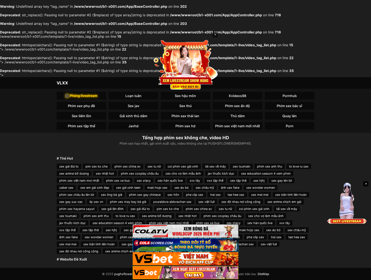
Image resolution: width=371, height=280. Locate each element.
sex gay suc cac (71, 202)
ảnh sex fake (230, 187)
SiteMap (263, 274)
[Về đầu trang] (361, 275)
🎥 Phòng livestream (81, 96)
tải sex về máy (215, 166)
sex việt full (206, 202)
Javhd (133, 126)
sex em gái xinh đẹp (94, 187)
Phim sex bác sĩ (289, 106)
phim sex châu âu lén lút (76, 194)
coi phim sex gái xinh (183, 166)
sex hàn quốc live (170, 180)
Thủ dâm (237, 116)
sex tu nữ (154, 166)
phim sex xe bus (118, 180)
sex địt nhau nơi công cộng (240, 202)
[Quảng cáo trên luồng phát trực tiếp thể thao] (185, 272)
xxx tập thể (215, 180)
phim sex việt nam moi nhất (79, 180)
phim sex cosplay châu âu (140, 173)
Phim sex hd (185, 126)
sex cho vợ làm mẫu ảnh (183, 173)
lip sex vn (96, 202)
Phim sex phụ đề (81, 106)
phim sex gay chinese (145, 194)
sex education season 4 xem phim (266, 173)
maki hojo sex (157, 187)
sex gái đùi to (69, 166)
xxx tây (195, 180)
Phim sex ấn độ (237, 106)
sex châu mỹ (205, 187)
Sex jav (133, 106)
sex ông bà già (111, 194)
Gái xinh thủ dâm (133, 116)
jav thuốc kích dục (221, 173)
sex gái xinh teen (128, 187)
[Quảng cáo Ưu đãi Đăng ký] (185, 245)
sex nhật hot (105, 173)
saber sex (66, 187)
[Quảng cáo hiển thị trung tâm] (185, 64)
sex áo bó (181, 187)
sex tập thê (238, 180)
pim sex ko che (96, 166)
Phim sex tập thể (81, 126)
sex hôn (173, 194)
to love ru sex (299, 166)
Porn (289, 126)
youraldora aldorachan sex (172, 202)
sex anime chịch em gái (284, 202)
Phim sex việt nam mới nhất (237, 126)
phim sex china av (127, 166)
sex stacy (144, 180)
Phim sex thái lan (185, 116)
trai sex (215, 194)
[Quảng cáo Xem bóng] (185, 231)
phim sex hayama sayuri (76, 209)
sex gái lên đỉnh (112, 209)
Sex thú (185, 106)
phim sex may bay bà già (128, 202)
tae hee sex (236, 194)
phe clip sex (194, 194)
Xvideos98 (237, 96)
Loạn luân (133, 96)
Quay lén (289, 116)
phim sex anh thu (269, 166)
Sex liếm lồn (81, 116)
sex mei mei (259, 194)
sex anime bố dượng (74, 173)
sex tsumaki (241, 166)
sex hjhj (259, 180)
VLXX (62, 82)
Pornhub (290, 96)
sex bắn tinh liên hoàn (291, 194)
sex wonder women (260, 187)
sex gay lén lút (281, 180)
